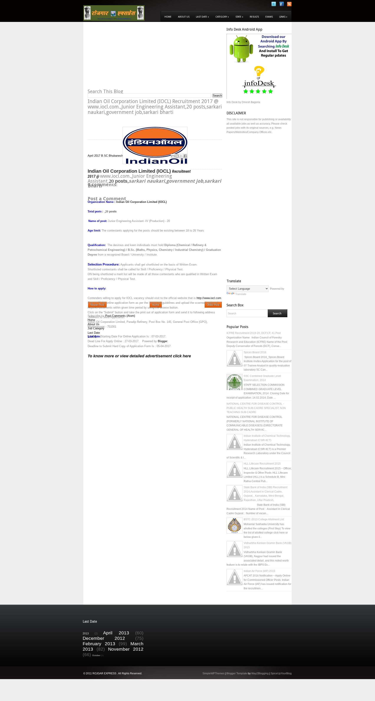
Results (254, 16)
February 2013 (99, 643)
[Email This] (173, 156)
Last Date (202, 16)
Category (222, 16)
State (239, 16)
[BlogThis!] (177, 156)
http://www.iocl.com (209, 298)
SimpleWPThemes (213, 673)
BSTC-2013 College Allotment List (264, 519)
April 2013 (116, 632)
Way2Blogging (260, 673)
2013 (86, 633)
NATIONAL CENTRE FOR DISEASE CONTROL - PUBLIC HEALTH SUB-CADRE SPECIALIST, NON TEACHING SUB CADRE (256, 408)
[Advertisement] (124, 57)
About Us (183, 16)
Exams (269, 16)
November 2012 (125, 649)
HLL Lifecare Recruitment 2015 (262, 463)
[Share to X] (181, 156)
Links (283, 16)
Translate (240, 294)
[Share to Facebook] (185, 156)
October (96, 655)
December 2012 (104, 638)
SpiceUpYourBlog (281, 673)
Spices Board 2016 (255, 352)
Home (167, 16)
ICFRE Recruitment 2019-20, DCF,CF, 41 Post (254, 333)
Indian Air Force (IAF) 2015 (259, 571)
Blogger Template (236, 673)
